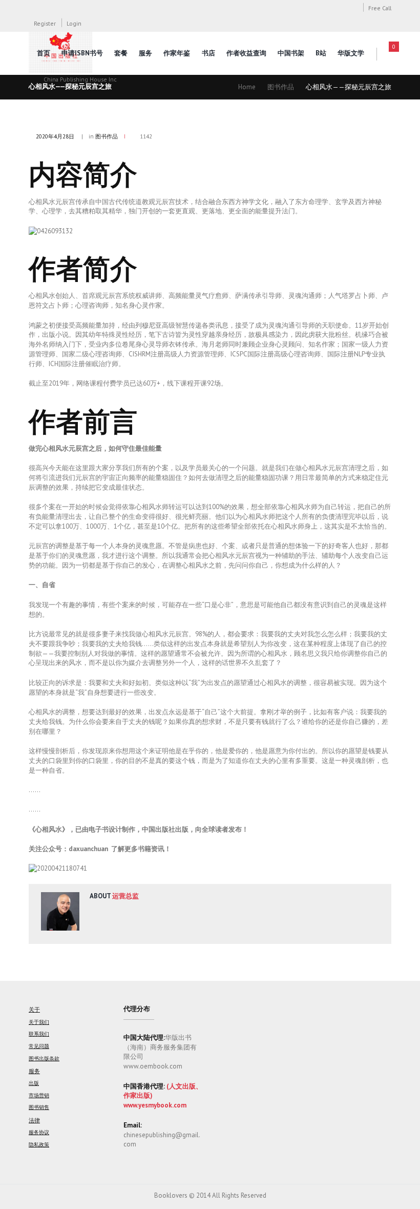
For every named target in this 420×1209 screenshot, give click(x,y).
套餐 (121, 53)
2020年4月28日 (55, 136)
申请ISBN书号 (82, 53)
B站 (321, 53)
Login (74, 23)
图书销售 (39, 1107)
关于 (34, 1009)
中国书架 (291, 53)
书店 (208, 53)
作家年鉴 (176, 53)
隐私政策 (39, 1144)
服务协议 (39, 1132)
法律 (34, 1120)
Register (45, 23)
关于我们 (39, 1022)
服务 (145, 53)
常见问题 (39, 1046)
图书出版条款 (44, 1058)
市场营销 (39, 1095)
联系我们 (39, 1034)
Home (247, 87)
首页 (43, 53)
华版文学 (351, 53)
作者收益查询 (246, 53)
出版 (34, 1083)
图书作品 (280, 87)
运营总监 (125, 896)
